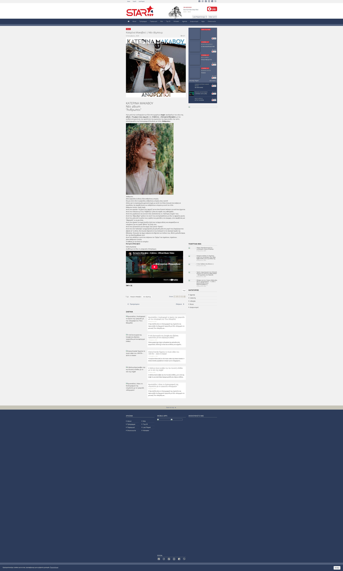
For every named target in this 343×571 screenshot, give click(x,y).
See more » (213, 80)
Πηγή (184, 290)
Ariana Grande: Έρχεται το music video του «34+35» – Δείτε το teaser (163, 353)
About (134, 21)
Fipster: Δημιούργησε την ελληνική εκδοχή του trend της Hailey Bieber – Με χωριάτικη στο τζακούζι (207, 273)
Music (128, 29)
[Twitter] (177, 296)
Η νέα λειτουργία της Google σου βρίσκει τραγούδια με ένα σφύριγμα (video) (163, 336)
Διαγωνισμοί (194, 21)
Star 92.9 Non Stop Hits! (190, 9)
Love (214, 38)
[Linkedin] (182, 296)
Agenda (184, 21)
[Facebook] (174, 296)
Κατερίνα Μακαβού (135, 297)
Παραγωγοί (153, 21)
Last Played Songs (199, 17)
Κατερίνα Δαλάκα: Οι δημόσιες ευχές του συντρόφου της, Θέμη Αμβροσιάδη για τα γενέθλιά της (206, 257)
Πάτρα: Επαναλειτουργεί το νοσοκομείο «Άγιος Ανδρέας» (205, 248)
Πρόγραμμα (143, 21)
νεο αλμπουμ (147, 297)
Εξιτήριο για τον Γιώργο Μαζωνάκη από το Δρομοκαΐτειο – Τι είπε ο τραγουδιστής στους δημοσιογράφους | (207, 282)
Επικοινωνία (212, 21)
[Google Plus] (179, 296)
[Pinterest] (184, 296)
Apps (203, 21)
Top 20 (168, 21)
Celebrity (193, 298)
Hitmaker (176, 21)
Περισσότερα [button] (54, 567)
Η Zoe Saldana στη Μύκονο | (205, 264)
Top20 (134, 1)
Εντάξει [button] (337, 567)
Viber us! (212, 17)
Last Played (141, 1)
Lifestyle (192, 301)
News (128, 1)
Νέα (161, 21)
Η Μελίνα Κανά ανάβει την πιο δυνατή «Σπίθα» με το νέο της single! (165, 369)
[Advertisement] (202, 323)
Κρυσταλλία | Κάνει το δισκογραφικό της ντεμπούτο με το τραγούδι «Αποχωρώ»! (163, 385)
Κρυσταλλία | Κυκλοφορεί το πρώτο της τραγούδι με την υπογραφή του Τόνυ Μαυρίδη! (166, 318)
